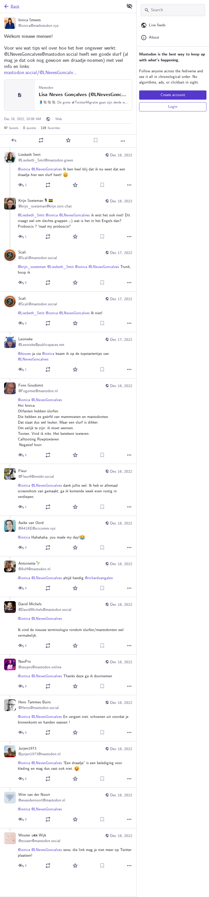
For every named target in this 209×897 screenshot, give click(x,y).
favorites (50, 128)
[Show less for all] (129, 6)
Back (15, 6)
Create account (173, 95)
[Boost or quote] (41, 140)
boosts (11, 128)
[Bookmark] (96, 140)
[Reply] (14, 140)
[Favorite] (68, 140)
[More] (123, 141)
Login (172, 106)
